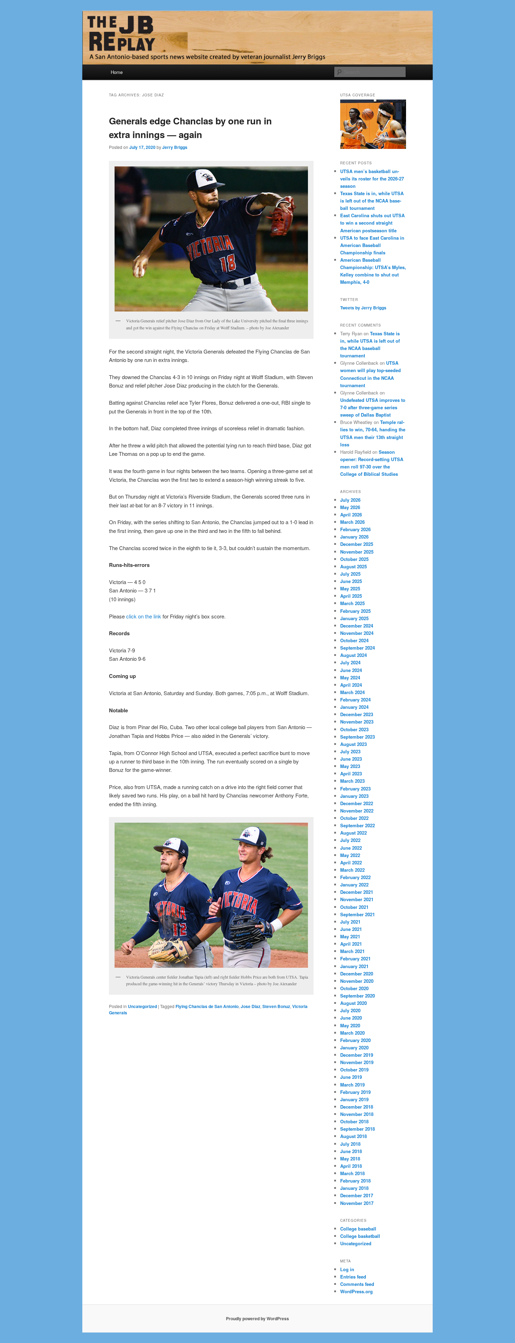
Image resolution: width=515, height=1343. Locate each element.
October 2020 (354, 988)
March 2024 (352, 692)
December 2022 (356, 803)
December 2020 (356, 973)
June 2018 (351, 1151)
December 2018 (356, 1106)
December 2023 (356, 714)
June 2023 (351, 758)
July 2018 (350, 1143)
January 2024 (354, 707)
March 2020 (352, 1032)
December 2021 (356, 892)
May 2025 (350, 588)
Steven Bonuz (276, 1006)
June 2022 (351, 847)
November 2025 (356, 551)
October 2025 (354, 559)
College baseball (358, 1228)
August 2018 (353, 1136)
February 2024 (355, 699)
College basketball (360, 1236)
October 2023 (354, 729)
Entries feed (353, 1276)
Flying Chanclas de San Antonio (207, 1006)
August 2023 (353, 744)
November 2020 (356, 981)
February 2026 (355, 529)
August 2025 (353, 566)
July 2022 (350, 840)
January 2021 (354, 966)
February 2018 (355, 1180)
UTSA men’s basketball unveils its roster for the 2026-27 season (372, 178)
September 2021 (357, 914)
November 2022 (356, 810)
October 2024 (354, 640)
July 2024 (350, 662)
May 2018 (350, 1158)
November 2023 (356, 721)
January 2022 (354, 884)
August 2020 (353, 1003)
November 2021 (356, 899)
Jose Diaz (250, 1006)
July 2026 (350, 499)
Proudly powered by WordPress (257, 1318)
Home (117, 72)
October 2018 (354, 1121)
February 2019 (355, 1092)
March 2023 (352, 780)
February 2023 (355, 788)
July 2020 (350, 1010)
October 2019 (354, 1069)
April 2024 (351, 684)
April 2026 (351, 514)
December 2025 (356, 544)
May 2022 (350, 855)
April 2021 (351, 943)
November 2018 (356, 1114)
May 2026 (350, 507)
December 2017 (356, 1195)
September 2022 (357, 825)
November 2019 (356, 1062)
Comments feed (357, 1284)
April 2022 (351, 862)
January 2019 (354, 1099)
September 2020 (357, 995)
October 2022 (354, 818)
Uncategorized (142, 1006)
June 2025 (351, 581)
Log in (347, 1269)
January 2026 (354, 536)
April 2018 (351, 1166)
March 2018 (352, 1173)
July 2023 (350, 751)
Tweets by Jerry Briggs (363, 307)
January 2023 (354, 796)
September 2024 (357, 647)
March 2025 (352, 603)
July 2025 (350, 573)
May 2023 (350, 766)
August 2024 (353, 655)
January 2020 (354, 1047)
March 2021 (352, 951)
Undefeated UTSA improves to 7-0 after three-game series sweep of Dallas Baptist (372, 407)
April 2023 (351, 773)
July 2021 (350, 921)
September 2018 (357, 1128)
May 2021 (350, 936)
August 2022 (353, 832)
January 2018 (354, 1188)
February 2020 (355, 1040)
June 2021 (351, 929)
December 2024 (356, 625)
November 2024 (356, 633)
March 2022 (352, 869)
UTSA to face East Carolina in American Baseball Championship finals (372, 245)
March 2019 (352, 1084)
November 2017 (356, 1203)
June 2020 (351, 1017)
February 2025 (355, 611)
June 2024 (351, 670)
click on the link (143, 616)
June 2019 (351, 1077)
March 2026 (352, 522)
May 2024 (350, 677)
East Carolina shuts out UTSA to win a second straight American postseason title (372, 222)
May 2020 (350, 1025)
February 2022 (355, 877)
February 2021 (355, 958)
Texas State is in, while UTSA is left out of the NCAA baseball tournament (372, 200)
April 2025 (351, 595)
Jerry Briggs (174, 147)
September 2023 (357, 736)
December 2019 (356, 1054)
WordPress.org (356, 1291)
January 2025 (354, 618)
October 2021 (354, 907)
